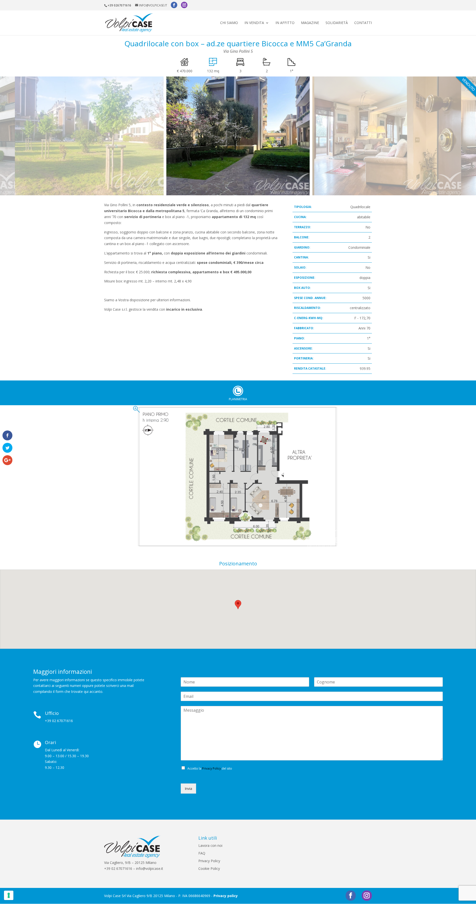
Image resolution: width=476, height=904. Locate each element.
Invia (188, 788)
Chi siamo (229, 23)
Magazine (310, 23)
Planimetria (238, 391)
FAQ (201, 853)
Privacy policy (225, 895)
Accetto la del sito (209, 768)
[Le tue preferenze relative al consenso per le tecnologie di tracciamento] (8, 895)
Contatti (363, 23)
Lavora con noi (210, 845)
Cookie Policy (209, 868)
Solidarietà (337, 23)
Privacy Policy (211, 768)
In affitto (285, 23)
